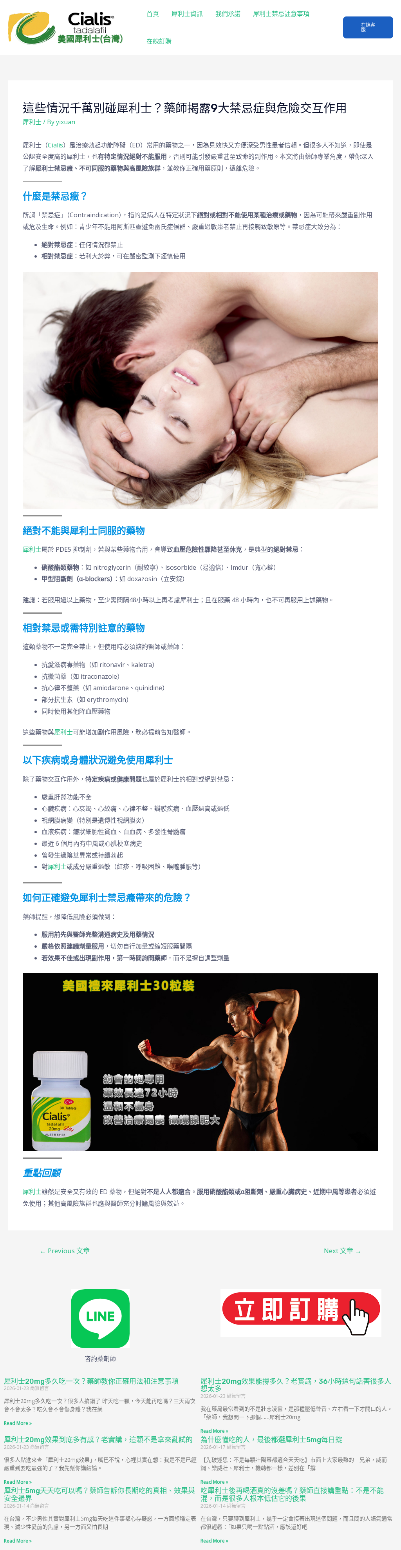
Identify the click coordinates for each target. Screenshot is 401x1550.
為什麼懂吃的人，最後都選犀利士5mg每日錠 (271, 1440)
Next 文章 (342, 1250)
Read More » (18, 1423)
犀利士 (32, 122)
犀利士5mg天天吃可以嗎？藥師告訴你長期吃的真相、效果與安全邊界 (99, 1494)
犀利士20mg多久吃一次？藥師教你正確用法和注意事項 (91, 1381)
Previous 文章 (65, 1250)
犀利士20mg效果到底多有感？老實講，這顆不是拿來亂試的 (98, 1440)
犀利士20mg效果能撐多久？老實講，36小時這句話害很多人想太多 (295, 1385)
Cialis (55, 145)
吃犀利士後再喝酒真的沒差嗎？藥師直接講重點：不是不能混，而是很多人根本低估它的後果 (292, 1494)
